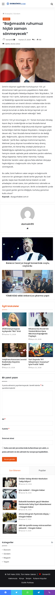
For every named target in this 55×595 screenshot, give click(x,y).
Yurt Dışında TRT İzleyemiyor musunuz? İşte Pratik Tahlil (39, 362)
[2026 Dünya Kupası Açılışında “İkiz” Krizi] (14, 319)
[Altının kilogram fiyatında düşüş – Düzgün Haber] (10, 517)
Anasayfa (8, 14)
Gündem (16, 14)
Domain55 (46, 574)
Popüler (42, 470)
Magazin (7, 558)
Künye (21, 578)
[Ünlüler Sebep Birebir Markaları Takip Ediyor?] (10, 482)
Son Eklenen (15, 470)
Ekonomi (7, 550)
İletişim (28, 578)
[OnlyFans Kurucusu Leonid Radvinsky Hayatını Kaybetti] (14, 350)
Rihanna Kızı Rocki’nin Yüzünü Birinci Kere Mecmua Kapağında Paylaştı (39, 332)
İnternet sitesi (8, 438)
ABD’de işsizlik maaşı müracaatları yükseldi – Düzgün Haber (35, 526)
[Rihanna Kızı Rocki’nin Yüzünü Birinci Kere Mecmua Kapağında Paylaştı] (41, 319)
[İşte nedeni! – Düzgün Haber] (10, 494)
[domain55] (16, 4)
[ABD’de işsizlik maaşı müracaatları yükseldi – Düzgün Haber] (10, 529)
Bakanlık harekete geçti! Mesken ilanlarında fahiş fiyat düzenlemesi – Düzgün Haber (35, 504)
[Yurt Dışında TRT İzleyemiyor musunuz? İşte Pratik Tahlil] (41, 350)
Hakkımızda (12, 578)
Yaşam (6, 562)
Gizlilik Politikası (27, 583)
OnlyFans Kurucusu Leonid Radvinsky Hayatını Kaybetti (14, 362)
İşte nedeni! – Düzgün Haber (32, 490)
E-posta (5, 429)
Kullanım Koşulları (40, 578)
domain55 (9, 40)
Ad (4, 419)
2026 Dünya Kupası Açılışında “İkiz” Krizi (11, 330)
